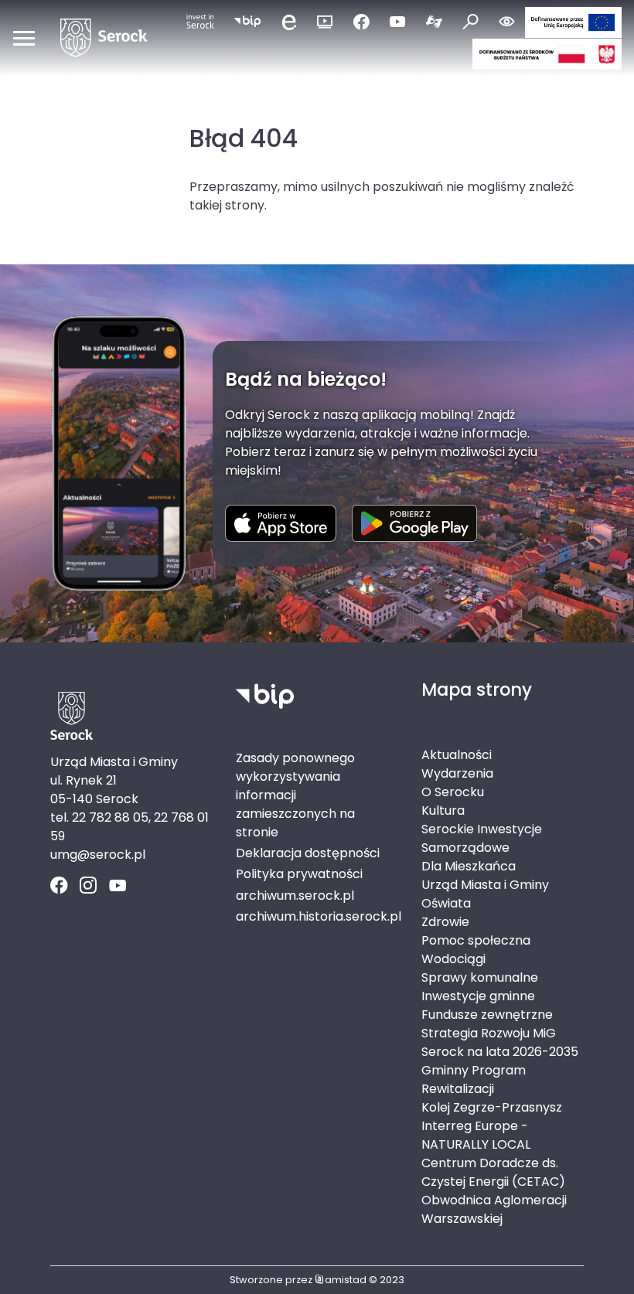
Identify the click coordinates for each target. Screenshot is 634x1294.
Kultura (443, 810)
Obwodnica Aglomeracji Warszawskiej (494, 1209)
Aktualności (456, 755)
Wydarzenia (457, 773)
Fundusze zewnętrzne (487, 1014)
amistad (345, 1279)
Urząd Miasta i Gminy (485, 885)
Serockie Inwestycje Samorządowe (481, 838)
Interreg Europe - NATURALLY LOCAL (475, 1135)
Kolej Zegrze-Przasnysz (491, 1107)
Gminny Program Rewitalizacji (473, 1079)
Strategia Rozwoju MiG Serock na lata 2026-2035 (499, 1042)
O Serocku (452, 792)
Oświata (446, 903)
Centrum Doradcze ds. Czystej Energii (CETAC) (493, 1172)
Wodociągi (453, 959)
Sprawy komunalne (479, 977)
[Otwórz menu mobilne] (24, 38)
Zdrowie (445, 922)
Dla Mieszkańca (468, 866)
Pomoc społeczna (475, 940)
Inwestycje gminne (478, 996)
